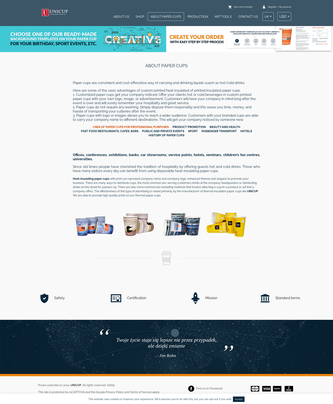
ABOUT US (121, 16)
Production (197, 16)
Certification (136, 298)
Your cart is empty (243, 7)
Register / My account (279, 7)
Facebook (216, 388)
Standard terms (287, 298)
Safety (59, 298)
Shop (140, 16)
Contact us (248, 16)
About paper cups (166, 16)
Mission (210, 298)
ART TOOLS (223, 16)
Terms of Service (141, 392)
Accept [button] (238, 399)
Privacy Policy (115, 392)
